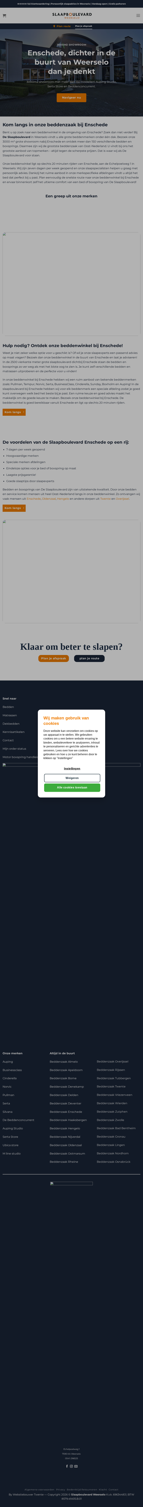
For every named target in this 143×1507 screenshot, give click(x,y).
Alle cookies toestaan (72, 787)
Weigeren (72, 778)
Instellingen (72, 768)
